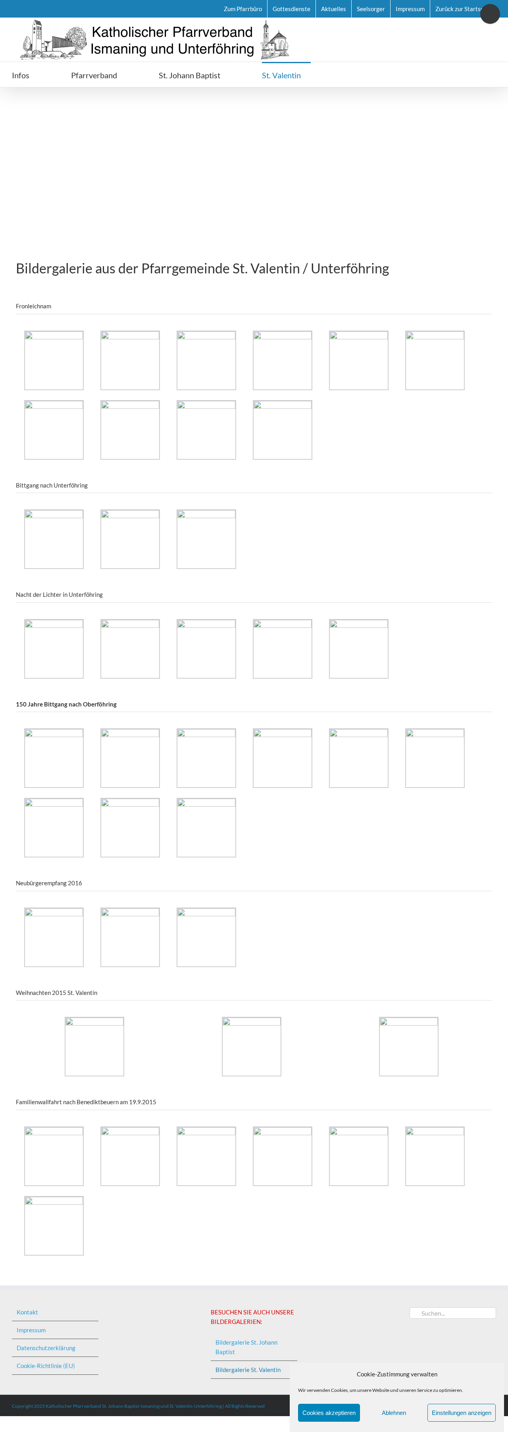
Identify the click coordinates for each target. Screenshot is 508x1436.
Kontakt (27, 1312)
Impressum (31, 1329)
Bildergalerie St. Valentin (248, 1369)
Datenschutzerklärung (46, 1347)
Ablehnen (394, 1412)
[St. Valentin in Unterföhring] (254, 156)
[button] (346, 74)
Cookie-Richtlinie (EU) (46, 1365)
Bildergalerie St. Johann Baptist (246, 1347)
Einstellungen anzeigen (461, 1412)
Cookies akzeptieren (329, 1412)
